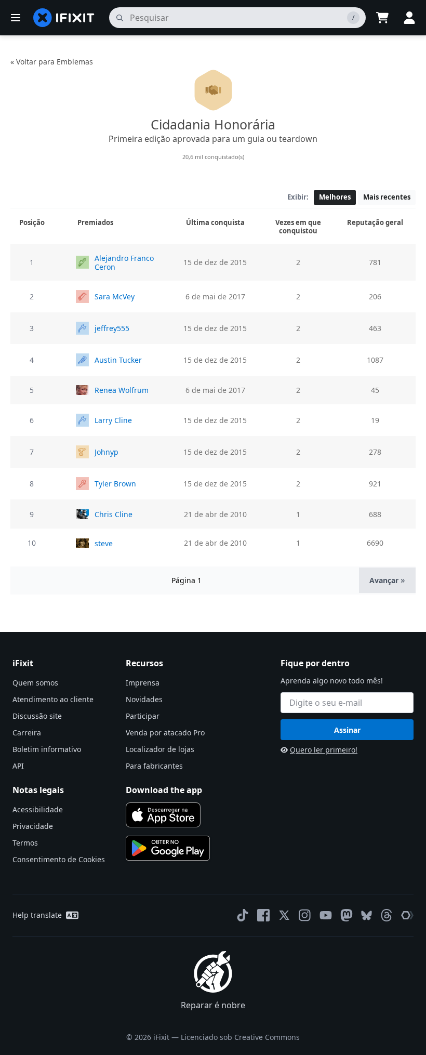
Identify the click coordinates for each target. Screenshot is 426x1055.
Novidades (144, 699)
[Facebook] (263, 915)
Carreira (26, 732)
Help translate (37, 915)
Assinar (347, 730)
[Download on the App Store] (163, 814)
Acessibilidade (37, 809)
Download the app (164, 790)
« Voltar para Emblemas (51, 62)
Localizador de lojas (160, 749)
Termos (25, 843)
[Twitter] (284, 915)
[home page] (64, 17)
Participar (142, 716)
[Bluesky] (366, 915)
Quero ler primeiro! (323, 750)
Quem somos (35, 683)
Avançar (387, 580)
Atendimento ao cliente (53, 699)
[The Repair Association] (407, 915)
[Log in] (409, 17)
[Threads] (386, 915)
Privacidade (32, 826)
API (18, 766)
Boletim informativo (46, 749)
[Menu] (15, 17)
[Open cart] (382, 17)
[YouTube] (326, 915)
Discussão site (37, 716)
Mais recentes (386, 197)
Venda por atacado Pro (165, 732)
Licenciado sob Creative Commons (240, 1037)
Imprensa (142, 683)
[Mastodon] (346, 915)
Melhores (335, 197)
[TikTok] (242, 915)
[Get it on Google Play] (168, 848)
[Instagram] (305, 915)
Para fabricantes (154, 766)
